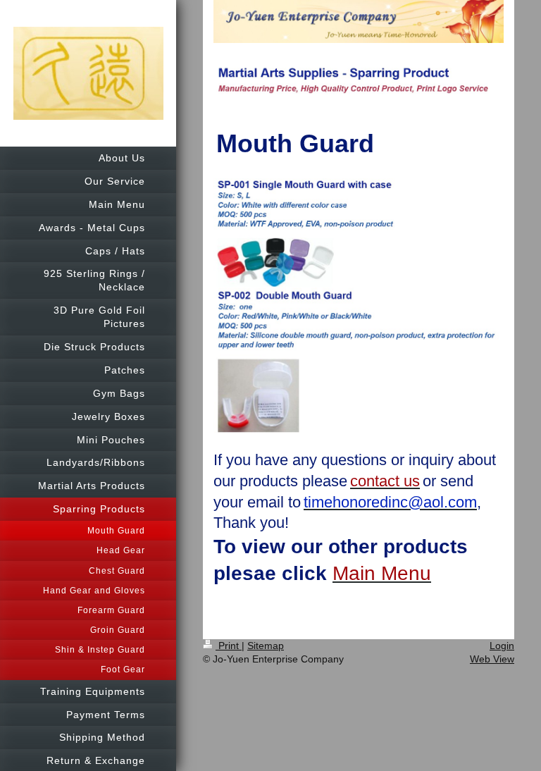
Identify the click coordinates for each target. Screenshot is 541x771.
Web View (492, 659)
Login (502, 645)
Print (229, 645)
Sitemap (265, 645)
